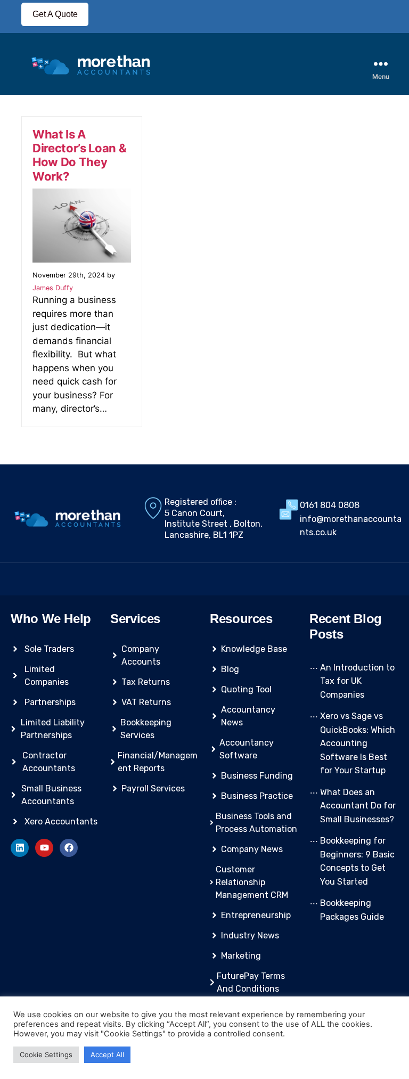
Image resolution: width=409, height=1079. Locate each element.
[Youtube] (44, 848)
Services (135, 618)
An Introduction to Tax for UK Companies (357, 681)
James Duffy (52, 288)
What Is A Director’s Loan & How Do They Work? (79, 155)
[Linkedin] (20, 848)
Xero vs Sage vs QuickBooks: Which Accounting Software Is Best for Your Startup (357, 743)
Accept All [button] (107, 1054)
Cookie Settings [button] (46, 1054)
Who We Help (51, 618)
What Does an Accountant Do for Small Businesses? (358, 805)
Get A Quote (55, 14)
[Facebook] (69, 848)
